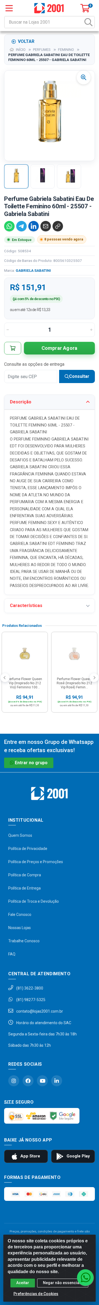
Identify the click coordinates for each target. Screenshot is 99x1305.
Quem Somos (20, 835)
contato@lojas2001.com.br (39, 1011)
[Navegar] (5, 677)
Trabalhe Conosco (24, 941)
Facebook (28, 1080)
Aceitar (22, 1283)
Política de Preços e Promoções (35, 862)
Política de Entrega (24, 888)
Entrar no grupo (31, 762)
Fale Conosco (19, 914)
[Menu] (9, 8)
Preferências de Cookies (35, 1294)
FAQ (11, 954)
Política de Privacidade (27, 848)
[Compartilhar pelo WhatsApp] (9, 226)
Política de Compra (24, 875)
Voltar (26, 41)
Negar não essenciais (62, 1283)
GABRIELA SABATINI (33, 270)
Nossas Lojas (19, 928)
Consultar (79, 376)
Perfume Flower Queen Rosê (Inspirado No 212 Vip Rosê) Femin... (74, 683)
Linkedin (56, 1080)
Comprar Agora (60, 348)
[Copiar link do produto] (58, 226)
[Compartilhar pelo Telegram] (21, 226)
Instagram (13, 1080)
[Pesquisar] (88, 22)
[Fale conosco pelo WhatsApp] (85, 1277)
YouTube (42, 1080)
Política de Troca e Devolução (33, 901)
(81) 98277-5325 (30, 1000)
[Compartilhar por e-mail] (45, 226)
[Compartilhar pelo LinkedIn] (33, 226)
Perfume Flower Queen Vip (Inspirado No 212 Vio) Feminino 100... (24, 683)
